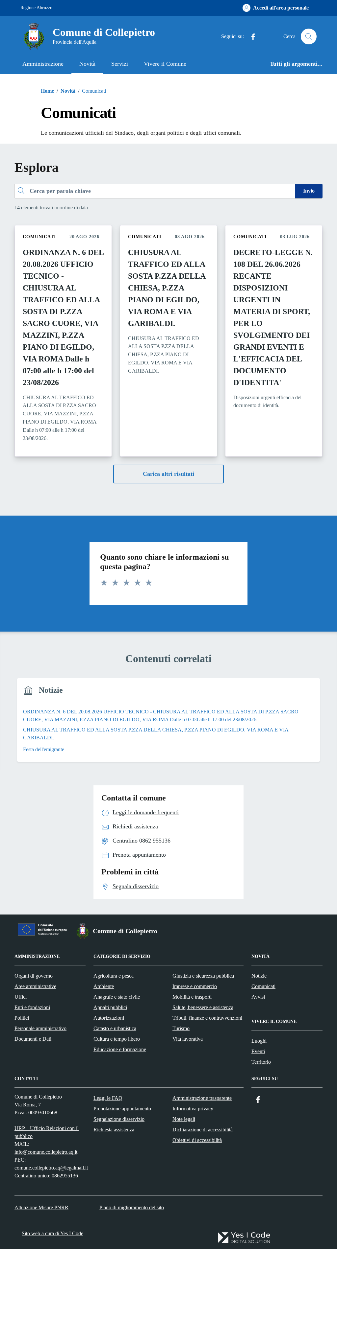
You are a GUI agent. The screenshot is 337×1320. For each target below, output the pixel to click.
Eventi (258, 1051)
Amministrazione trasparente (202, 1098)
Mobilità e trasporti (192, 997)
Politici (21, 1018)
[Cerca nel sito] (309, 36)
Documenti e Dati (32, 1039)
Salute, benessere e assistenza (202, 1007)
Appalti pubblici (110, 1007)
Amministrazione (43, 63)
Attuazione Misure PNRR (41, 1207)
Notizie (259, 976)
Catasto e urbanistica (114, 1028)
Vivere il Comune (165, 63)
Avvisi (258, 997)
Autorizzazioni (108, 1018)
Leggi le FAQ (107, 1098)
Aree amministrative (35, 986)
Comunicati (263, 986)
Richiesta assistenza (113, 1129)
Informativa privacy (192, 1108)
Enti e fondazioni (32, 1007)
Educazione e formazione (119, 1049)
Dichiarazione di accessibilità (202, 1129)
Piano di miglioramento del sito (131, 1207)
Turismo (181, 1028)
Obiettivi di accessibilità (197, 1140)
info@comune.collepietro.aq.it (45, 1152)
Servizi (119, 63)
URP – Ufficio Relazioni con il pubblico (46, 1132)
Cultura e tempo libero (116, 1039)
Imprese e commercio (194, 986)
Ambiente (103, 986)
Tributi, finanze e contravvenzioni (207, 1018)
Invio (309, 191)
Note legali (183, 1119)
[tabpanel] (168, 724)
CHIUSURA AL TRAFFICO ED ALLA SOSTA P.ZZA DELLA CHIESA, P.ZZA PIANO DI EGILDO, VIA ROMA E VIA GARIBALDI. (166, 288)
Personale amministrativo (40, 1028)
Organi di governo (33, 976)
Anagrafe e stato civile (116, 997)
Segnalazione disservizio (118, 1119)
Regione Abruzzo (36, 7)
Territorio (261, 1062)
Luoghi (259, 1041)
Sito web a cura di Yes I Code (52, 1233)
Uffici (20, 997)
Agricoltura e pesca (113, 976)
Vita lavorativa (187, 1039)
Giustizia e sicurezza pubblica (203, 976)
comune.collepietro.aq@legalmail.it (51, 1167)
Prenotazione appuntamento (122, 1108)
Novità (87, 63)
